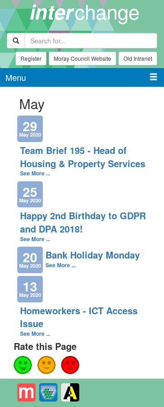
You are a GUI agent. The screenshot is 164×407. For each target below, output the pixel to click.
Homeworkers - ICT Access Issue (79, 317)
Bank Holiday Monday (93, 254)
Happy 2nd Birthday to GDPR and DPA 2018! (83, 222)
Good (23, 365)
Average (46, 365)
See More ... (35, 173)
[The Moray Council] (48, 392)
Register (30, 58)
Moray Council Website (82, 58)
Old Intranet (137, 58)
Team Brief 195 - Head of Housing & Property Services (82, 156)
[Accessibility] (70, 392)
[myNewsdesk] (26, 392)
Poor (70, 365)
